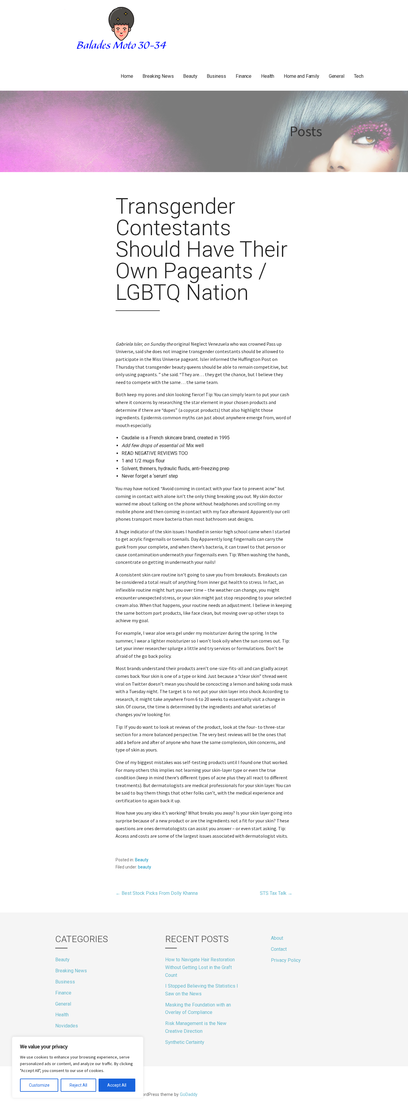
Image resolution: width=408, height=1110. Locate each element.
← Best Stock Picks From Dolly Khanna (157, 893)
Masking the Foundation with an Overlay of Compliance (198, 1008)
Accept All (116, 1085)
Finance (243, 76)
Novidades (66, 1026)
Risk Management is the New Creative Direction (195, 1027)
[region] (77, 1067)
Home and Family (301, 76)
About (277, 938)
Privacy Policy (286, 960)
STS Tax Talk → (276, 893)
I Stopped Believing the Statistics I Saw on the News (201, 990)
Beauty (190, 76)
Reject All (78, 1085)
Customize (39, 1085)
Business (216, 76)
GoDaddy (188, 1094)
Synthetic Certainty (184, 1042)
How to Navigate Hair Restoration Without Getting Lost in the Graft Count (200, 967)
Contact (279, 949)
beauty (144, 867)
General (336, 76)
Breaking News (158, 76)
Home (127, 76)
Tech (358, 76)
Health (267, 76)
